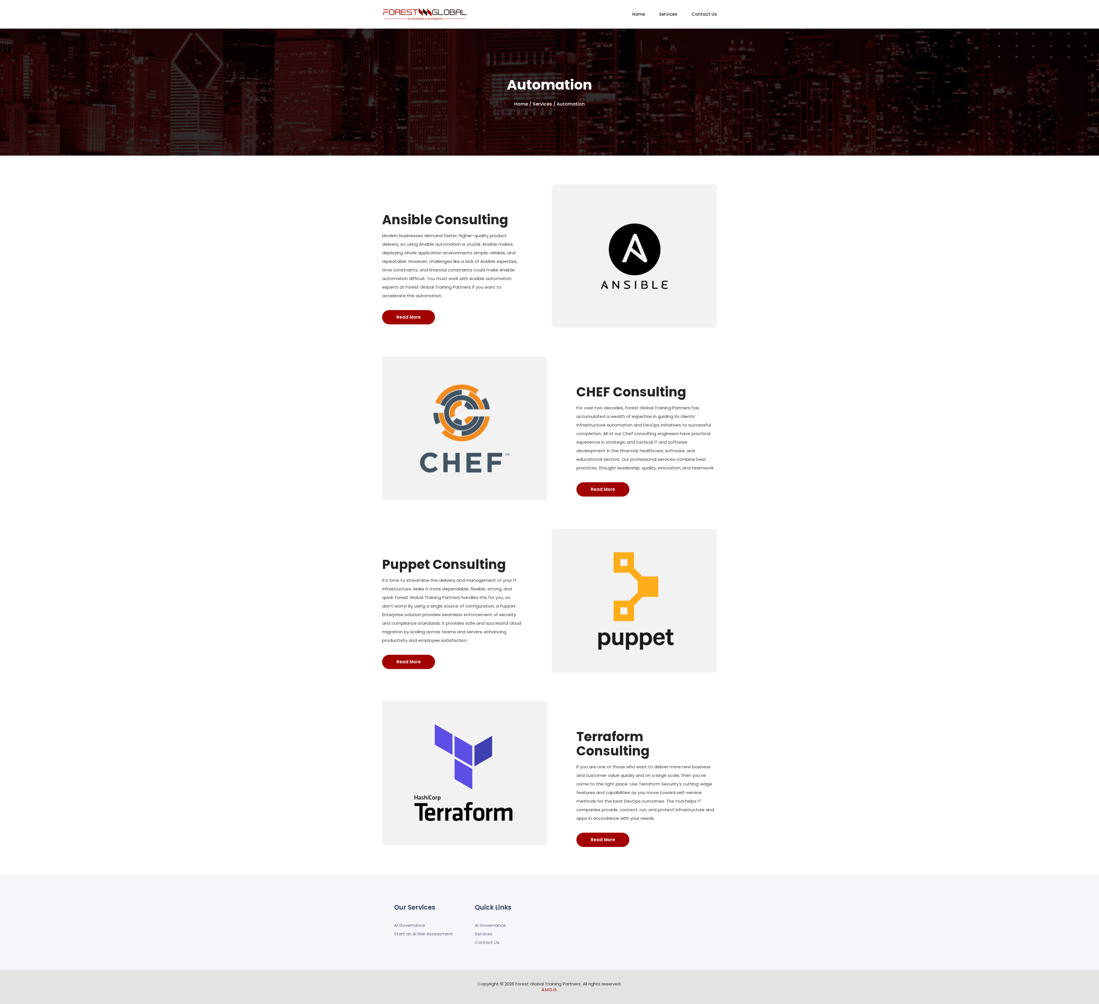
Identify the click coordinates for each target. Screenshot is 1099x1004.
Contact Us (704, 14)
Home (638, 14)
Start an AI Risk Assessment (423, 934)
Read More (408, 317)
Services (668, 14)
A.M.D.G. (549, 990)
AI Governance (409, 925)
